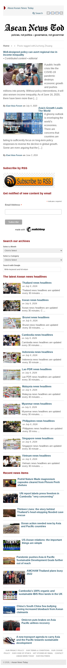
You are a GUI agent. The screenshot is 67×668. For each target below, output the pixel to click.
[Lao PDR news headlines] (11, 374)
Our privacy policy (15, 650)
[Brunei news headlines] (12, 322)
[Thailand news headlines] (12, 287)
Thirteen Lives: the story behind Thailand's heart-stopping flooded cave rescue (40, 512)
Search (39, 13)
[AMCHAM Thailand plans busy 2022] (14, 577)
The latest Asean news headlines (25, 276)
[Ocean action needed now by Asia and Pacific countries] (11, 528)
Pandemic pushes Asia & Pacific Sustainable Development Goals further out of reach (40, 560)
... (42, 293)
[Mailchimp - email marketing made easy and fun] (30, 229)
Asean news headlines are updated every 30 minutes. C (39, 309)
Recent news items (15, 472)
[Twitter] (48, 13)
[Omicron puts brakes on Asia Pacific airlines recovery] (11, 624)
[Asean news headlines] (11, 305)
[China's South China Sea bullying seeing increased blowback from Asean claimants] (9, 609)
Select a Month (9, 247)
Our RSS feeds (43, 656)
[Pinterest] (53, 13)
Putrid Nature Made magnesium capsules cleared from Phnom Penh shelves (39, 482)
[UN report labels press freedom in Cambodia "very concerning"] (10, 497)
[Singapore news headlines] (12, 443)
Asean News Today (19, 662)
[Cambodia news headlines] (11, 339)
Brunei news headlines (35, 317)
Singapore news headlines (37, 438)
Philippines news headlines (38, 421)
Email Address (13, 204)
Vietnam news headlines (36, 455)
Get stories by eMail (43, 653)
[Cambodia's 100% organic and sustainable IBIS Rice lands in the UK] (10, 594)
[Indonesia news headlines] (12, 357)
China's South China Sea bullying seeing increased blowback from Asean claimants (40, 609)
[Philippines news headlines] (12, 425)
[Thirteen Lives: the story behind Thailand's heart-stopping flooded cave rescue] (9, 512)
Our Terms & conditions (37, 650)
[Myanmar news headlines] (11, 408)
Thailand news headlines (37, 282)
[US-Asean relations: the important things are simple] (11, 544)
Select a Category (11, 256)
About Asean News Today (20, 8)
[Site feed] (62, 13)
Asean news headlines (35, 300)
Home (6, 45)
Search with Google (11, 265)
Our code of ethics (21, 653)
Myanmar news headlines (37, 403)
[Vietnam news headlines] (12, 460)
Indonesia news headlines (37, 352)
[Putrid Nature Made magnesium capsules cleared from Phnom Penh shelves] (9, 482)
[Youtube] (57, 13)
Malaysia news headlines (36, 386)
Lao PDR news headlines (37, 369)
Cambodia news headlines (37, 335)
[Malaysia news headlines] (12, 391)
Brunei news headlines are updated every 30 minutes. (40, 326)
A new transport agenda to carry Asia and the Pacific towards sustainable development (38, 640)
